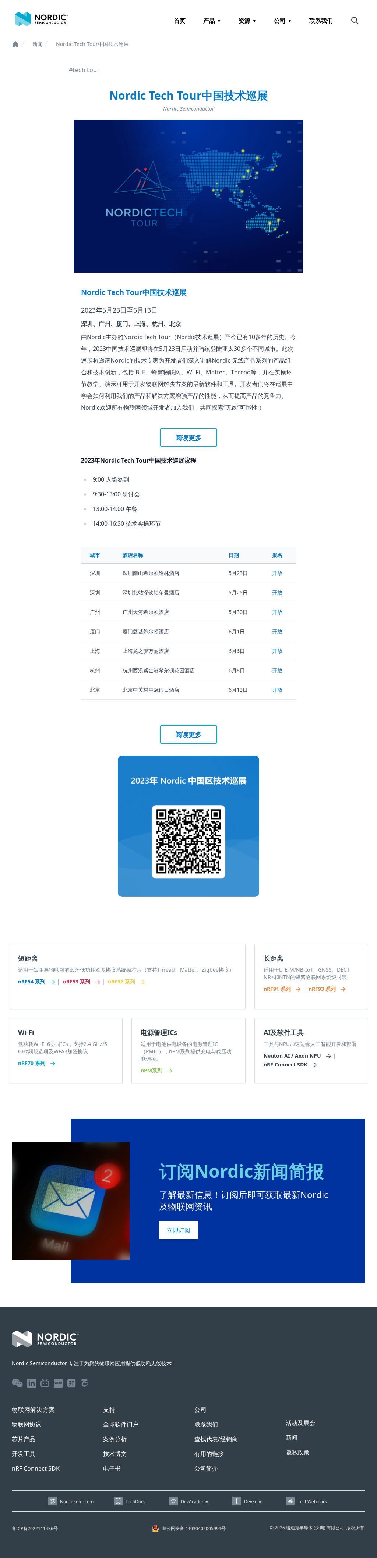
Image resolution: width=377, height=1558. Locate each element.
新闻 (37, 43)
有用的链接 (209, 1454)
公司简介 (206, 1468)
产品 (209, 21)
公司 (280, 21)
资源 (244, 21)
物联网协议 (26, 1424)
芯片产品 (23, 1439)
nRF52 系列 (122, 981)
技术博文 (115, 1454)
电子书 (112, 1468)
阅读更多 (188, 437)
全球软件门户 (120, 1424)
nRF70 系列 (32, 1062)
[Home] (15, 44)
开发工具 (23, 1454)
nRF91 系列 (278, 988)
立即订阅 (178, 1230)
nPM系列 (152, 1070)
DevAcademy (194, 1501)
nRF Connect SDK (286, 1064)
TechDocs (135, 1501)
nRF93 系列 (323, 988)
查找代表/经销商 (216, 1439)
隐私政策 (297, 1452)
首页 (180, 21)
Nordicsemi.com (77, 1501)
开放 (277, 572)
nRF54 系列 (32, 981)
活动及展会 (300, 1423)
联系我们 (321, 21)
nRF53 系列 (77, 981)
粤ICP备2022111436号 (35, 1528)
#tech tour (84, 70)
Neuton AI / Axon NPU (293, 1055)
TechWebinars (312, 1501)
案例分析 (115, 1439)
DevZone (253, 1501)
